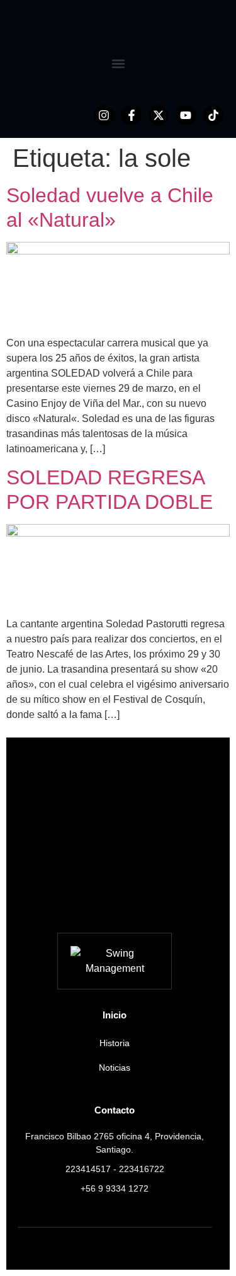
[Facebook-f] (131, 115)
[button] (118, 63)
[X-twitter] (159, 115)
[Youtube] (186, 115)
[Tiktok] (213, 115)
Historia (114, 1043)
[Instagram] (104, 115)
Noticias (114, 1067)
